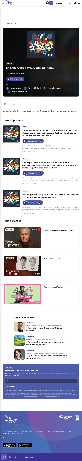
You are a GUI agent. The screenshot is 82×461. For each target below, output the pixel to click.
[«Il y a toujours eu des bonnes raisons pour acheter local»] (19, 354)
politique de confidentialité (30, 396)
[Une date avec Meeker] (22, 294)
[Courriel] (14, 104)
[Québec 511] (77, 420)
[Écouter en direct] (47, 3)
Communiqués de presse (64, 431)
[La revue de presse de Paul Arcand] (22, 237)
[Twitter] (9, 104)
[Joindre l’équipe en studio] (69, 2)
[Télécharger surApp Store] (9, 445)
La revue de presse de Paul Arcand (58, 231)
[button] (10, 457)
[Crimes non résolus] (22, 266)
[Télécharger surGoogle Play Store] (25, 445)
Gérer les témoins (39, 431)
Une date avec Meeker (53, 287)
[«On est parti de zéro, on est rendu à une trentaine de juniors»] (19, 340)
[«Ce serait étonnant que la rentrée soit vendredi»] (19, 327)
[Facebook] (5, 104)
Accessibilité (51, 431)
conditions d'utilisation (51, 396)
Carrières (6, 433)
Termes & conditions (9, 431)
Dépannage (28, 431)
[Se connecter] (79, 3)
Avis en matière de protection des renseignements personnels (49, 393)
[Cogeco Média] (65, 419)
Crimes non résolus (52, 259)
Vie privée (20, 431)
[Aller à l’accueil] (9, 4)
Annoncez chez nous (16, 433)
